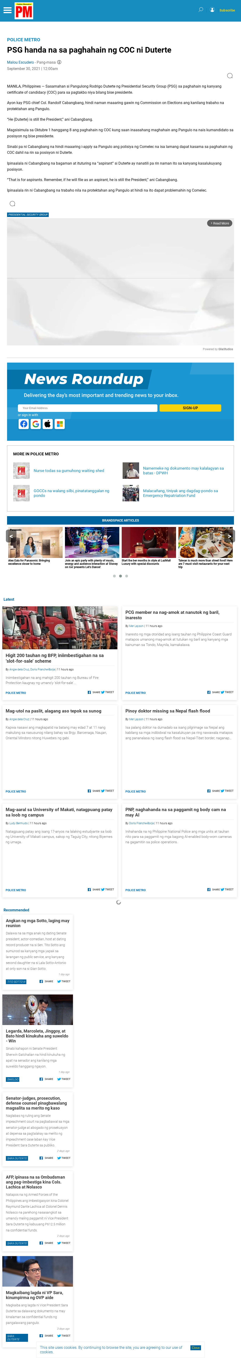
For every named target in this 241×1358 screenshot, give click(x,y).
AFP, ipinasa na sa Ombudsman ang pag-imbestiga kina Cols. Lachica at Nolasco (35, 1182)
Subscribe (227, 10)
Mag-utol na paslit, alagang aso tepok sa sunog (53, 711)
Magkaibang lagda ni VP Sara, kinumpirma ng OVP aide (34, 1295)
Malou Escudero (20, 62)
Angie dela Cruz (19, 669)
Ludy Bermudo (18, 823)
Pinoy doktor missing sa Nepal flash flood (167, 711)
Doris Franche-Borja (42, 669)
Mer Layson (136, 626)
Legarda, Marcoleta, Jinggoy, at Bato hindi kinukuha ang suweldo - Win (37, 1036)
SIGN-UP (190, 408)
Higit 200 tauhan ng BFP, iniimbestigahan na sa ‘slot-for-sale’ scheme (55, 658)
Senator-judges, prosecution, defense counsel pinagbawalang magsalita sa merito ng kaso (36, 1103)
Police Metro (23, 40)
